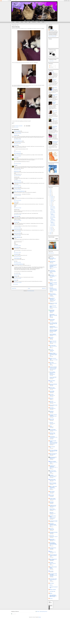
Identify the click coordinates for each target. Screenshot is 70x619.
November (52, 197)
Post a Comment (15, 284)
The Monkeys (52, 29)
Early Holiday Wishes (53, 408)
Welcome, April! (52, 529)
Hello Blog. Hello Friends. (53, 416)
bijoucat (51, 551)
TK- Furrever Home (53, 470)
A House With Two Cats (53, 405)
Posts (51, 65)
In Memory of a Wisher (53, 331)
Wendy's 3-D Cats (52, 353)
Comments (51, 67)
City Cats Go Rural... (52, 423)
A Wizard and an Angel (53, 303)
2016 (50, 190)
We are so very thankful (53, 483)
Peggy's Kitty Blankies (53, 554)
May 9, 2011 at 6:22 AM (17, 163)
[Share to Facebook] (28, 125)
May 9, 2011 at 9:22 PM (17, 262)
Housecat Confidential (53, 384)
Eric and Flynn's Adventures (52, 298)
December (52, 196)
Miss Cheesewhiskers (53, 388)
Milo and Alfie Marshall (17, 153)
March (52, 228)
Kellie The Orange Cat (53, 453)
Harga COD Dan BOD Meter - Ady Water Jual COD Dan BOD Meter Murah (53, 443)
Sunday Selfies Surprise (53, 342)
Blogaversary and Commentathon (55, 142)
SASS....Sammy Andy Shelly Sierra (19, 191)
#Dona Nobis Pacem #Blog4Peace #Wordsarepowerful (52, 373)
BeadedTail (15, 135)
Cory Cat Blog (52, 391)
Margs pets (51, 512)
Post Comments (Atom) (30, 290)
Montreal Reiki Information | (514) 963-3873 (53, 315)
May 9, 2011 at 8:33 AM (17, 180)
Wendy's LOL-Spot (53, 589)
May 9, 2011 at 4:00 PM (17, 235)
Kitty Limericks (52, 491)
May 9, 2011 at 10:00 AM (17, 200)
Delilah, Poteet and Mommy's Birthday (55, 127)
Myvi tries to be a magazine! (54, 536)
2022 (50, 188)
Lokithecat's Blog (52, 479)
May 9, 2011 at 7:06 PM (17, 252)
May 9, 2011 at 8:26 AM (17, 175)
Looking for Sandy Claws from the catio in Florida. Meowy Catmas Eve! (53, 368)
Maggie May (52, 528)
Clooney (15, 280)
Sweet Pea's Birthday (54, 80)
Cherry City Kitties (53, 429)
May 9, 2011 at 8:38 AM (17, 189)
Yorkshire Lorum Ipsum (53, 509)
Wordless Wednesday (52, 209)
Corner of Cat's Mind (53, 377)
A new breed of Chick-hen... (53, 430)
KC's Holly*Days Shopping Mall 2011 (53, 543)
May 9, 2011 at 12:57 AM (17, 133)
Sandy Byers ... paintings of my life (53, 524)
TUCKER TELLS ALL (53, 505)
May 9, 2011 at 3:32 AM (17, 143)
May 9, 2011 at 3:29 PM (17, 231)
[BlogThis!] (27, 125)
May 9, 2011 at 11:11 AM (17, 214)
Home (29, 288)
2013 (50, 192)
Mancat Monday (52, 212)
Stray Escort (51, 262)
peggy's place (52, 539)
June (51, 204)
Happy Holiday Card (52, 454)
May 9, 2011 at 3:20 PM (17, 227)
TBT (50, 447)
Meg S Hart (51, 401)
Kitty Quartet (52, 535)
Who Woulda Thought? (53, 258)
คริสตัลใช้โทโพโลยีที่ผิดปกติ (53, 327)
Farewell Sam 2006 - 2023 (53, 323)
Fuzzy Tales (51, 407)
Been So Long (52, 419)
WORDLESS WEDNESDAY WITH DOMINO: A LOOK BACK (53, 355)
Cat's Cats (51, 422)
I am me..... (51, 598)
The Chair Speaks (52, 261)
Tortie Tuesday (55, 134)
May (51, 205)
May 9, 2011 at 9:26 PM (17, 274)
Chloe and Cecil (52, 446)
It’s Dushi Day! (52, 495)
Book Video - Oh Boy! (53, 402)
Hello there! (51, 338)
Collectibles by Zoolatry (53, 532)
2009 (50, 233)
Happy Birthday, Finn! (53, 506)
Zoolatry (51, 279)
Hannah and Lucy (16, 171)
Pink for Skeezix (52, 492)
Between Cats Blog (53, 461)
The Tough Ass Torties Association (53, 574)
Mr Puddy (15, 145)
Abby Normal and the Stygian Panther (53, 457)
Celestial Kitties (52, 319)
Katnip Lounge (16, 216)
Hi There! (51, 381)
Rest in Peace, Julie (52, 433)
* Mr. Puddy (51, 398)
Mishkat (51, 593)
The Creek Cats (52, 436)
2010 (50, 232)
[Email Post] (24, 125)
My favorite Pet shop (52, 513)
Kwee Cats (51, 349)
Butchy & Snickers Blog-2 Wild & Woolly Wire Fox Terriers (53, 596)
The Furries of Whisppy (53, 450)
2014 (50, 191)
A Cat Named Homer (53, 547)
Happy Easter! (52, 311)
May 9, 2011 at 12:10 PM (17, 220)
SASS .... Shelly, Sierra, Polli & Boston (53, 487)
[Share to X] (27, 125)
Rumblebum (52, 411)
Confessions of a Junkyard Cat (52, 466)
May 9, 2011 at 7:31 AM (17, 169)
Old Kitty (15, 157)
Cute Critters (52, 583)
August (52, 201)
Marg (15, 165)
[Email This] (26, 125)
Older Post (44, 288)
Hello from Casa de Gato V (53, 307)
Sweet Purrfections (17, 258)
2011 (50, 195)
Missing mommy (52, 320)
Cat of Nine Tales (52, 591)
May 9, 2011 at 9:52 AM (17, 195)
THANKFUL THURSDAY (53, 280)
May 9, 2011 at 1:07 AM (17, 139)
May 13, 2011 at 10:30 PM (17, 282)
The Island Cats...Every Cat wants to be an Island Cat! (53, 266)
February (52, 229)
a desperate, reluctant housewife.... (53, 415)
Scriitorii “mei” (51, 426)
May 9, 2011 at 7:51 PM (17, 256)
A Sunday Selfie (52, 350)
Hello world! (51, 316)
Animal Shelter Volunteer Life (52, 310)
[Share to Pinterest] (29, 125)
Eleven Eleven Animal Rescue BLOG (53, 559)
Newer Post (14, 288)
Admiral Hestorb (16, 247)
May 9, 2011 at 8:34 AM (17, 185)
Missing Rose (51, 502)
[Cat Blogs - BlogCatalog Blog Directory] (41, 611)
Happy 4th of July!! (52, 395)
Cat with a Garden (52, 498)
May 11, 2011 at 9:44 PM (17, 278)
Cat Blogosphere (52, 270)
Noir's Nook (51, 394)
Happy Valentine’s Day (53, 480)
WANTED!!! (51, 568)
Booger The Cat (52, 326)
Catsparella (51, 475)
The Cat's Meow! (52, 380)
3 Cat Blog (51, 562)
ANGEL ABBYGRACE (17, 237)
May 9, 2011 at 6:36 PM (17, 245)
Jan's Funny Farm (52, 345)
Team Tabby (52, 362)
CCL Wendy (16, 222)
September (52, 200)
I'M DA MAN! (51, 548)
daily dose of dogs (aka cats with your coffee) (53, 330)
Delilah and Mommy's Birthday (54, 103)
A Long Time (51, 458)
